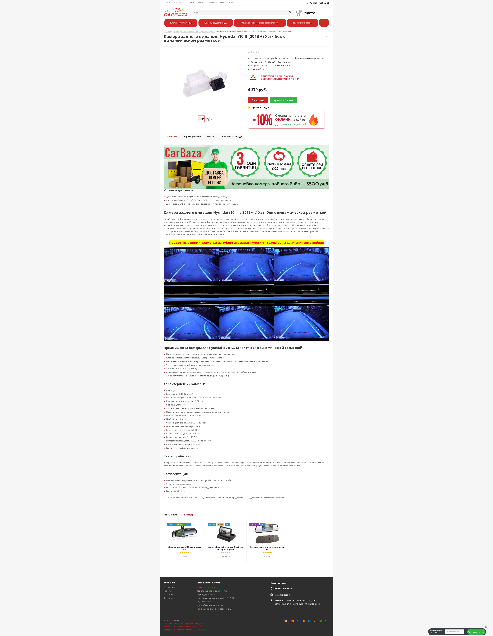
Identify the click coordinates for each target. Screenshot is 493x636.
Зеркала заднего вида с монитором (213, 590)
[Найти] (290, 12)
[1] (249, 52)
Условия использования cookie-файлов (182, 626)
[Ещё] (324, 23)
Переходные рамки (206, 594)
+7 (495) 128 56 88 (283, 588)
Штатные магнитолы (208, 582)
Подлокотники (204, 601)
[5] (259, 52)
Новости (168, 590)
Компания (169, 582)
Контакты (168, 598)
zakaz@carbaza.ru (282, 594)
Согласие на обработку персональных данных (185, 629)
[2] (251, 52)
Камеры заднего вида (207, 587)
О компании (169, 587)
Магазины (168, 594)
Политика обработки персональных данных (185, 623)
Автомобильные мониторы (210, 605)
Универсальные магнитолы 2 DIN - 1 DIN (216, 598)
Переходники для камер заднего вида (215, 608)
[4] (256, 52)
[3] (254, 52)
